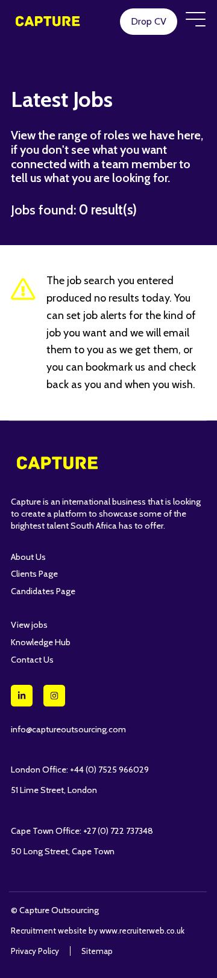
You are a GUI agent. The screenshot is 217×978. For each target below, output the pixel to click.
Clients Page (34, 573)
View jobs (29, 624)
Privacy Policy (35, 951)
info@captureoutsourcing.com (68, 729)
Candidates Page (43, 591)
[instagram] (54, 695)
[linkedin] (22, 695)
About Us (28, 556)
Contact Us (32, 659)
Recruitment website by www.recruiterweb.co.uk (97, 930)
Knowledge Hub (41, 642)
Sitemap (97, 951)
